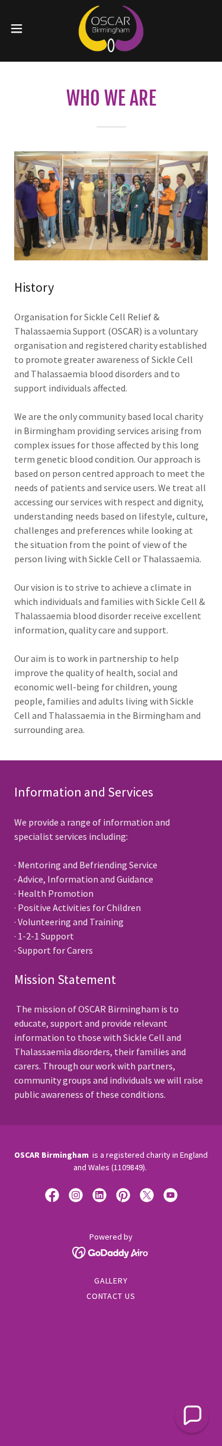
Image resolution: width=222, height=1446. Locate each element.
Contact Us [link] (111, 1296)
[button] (21, 28)
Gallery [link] (111, 1280)
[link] (111, 28)
